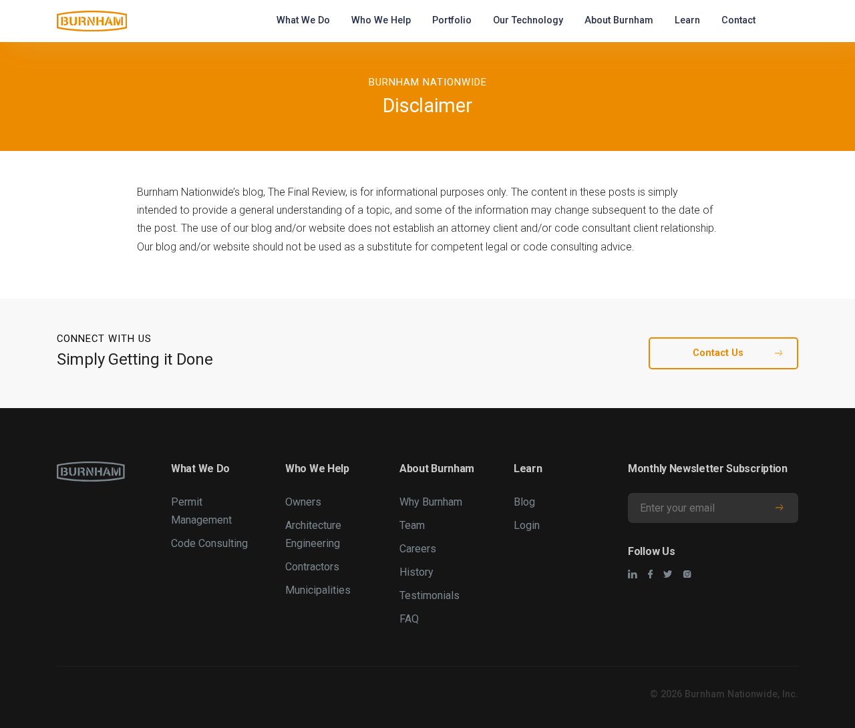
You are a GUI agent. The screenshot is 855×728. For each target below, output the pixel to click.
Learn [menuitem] (687, 20)
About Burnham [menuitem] (618, 20)
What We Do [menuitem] (303, 20)
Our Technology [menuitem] (528, 20)
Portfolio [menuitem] (452, 20)
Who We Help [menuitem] (381, 20)
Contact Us (718, 353)
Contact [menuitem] (738, 20)
